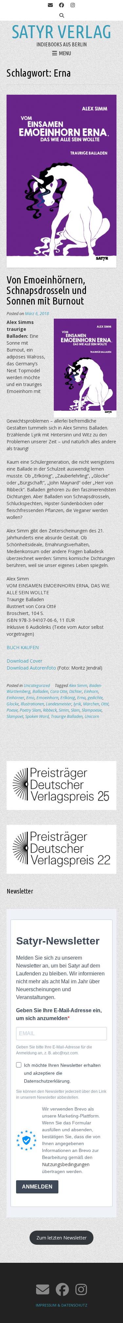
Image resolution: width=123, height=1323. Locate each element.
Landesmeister (59, 704)
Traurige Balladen (67, 716)
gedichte (95, 697)
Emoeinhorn (47, 697)
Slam (75, 710)
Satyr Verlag (62, 31)
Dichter (75, 691)
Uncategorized (37, 685)
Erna (81, 697)
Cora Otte (58, 691)
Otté (105, 704)
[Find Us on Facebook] (61, 5)
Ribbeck (50, 710)
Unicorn (92, 716)
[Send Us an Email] (50, 5)
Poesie (12, 710)
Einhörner (15, 697)
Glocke (13, 704)
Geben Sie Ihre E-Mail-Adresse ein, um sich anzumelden (59, 1014)
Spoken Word (37, 716)
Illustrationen (32, 704)
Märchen (91, 704)
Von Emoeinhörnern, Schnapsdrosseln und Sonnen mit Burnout (47, 290)
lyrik (77, 704)
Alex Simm (78, 685)
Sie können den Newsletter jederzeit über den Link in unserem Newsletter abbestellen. (61, 1094)
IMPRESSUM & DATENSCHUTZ (61, 1305)
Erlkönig (67, 697)
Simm (64, 710)
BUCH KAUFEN (23, 647)
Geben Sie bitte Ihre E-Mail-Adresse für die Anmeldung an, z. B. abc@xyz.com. (54, 1050)
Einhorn (91, 691)
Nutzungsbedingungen (66, 1164)
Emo (30, 697)
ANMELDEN (37, 1186)
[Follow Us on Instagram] (72, 5)
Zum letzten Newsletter (61, 1238)
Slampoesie (92, 710)
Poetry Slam (30, 710)
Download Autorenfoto (31, 668)
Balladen (40, 691)
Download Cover (24, 661)
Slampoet (15, 716)
